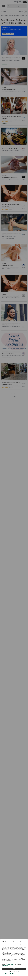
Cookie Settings (14, 971)
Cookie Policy (13, 973)
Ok (14, 968)
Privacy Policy (5, 965)
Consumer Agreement (10, 964)
